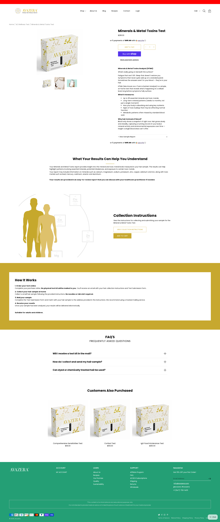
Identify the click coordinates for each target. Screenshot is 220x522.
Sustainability (98, 484)
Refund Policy (176, 518)
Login (138, 11)
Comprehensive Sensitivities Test (67, 443)
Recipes (114, 11)
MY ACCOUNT (61, 472)
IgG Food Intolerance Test (152, 443)
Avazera (18, 519)
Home (11, 24)
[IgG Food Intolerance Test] (152, 420)
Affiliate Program (137, 472)
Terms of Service (163, 518)
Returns (133, 484)
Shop (82, 11)
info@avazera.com (181, 483)
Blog (104, 11)
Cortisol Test (110, 443)
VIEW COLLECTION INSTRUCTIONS (130, 229)
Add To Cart (129, 47)
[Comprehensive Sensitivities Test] (68, 420)
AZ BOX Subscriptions (138, 478)
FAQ (131, 475)
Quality (96, 481)
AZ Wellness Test (22, 24)
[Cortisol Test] (110, 420)
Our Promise (98, 478)
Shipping (133, 481)
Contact (126, 11)
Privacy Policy (199, 518)
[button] (138, 40)
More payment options (129, 60)
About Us (93, 11)
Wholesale (134, 487)
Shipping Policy (187, 518)
